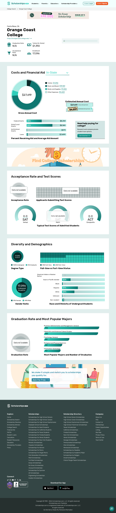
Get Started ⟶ (84, 135)
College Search (11, 9)
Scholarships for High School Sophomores (42, 422)
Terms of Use (100, 437)
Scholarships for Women (36, 447)
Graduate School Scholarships (38, 425)
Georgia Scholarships (70, 440)
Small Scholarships (70, 458)
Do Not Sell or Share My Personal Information (58, 510)
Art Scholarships (34, 473)
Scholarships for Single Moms (38, 453)
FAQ (97, 420)
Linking (98, 430)
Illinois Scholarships (70, 437)
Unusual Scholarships (35, 468)
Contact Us (99, 422)
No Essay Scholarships (36, 465)
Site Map (98, 432)
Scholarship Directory (14, 422)
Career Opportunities (102, 427)
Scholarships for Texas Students (39, 432)
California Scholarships (71, 430)
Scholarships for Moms (36, 450)
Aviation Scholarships (35, 478)
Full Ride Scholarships (36, 460)
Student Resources (13, 440)
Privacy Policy (100, 435)
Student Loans (11, 435)
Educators (54, 3)
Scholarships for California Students (40, 430)
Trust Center (99, 440)
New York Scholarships (71, 435)
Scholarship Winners (13, 425)
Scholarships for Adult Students (39, 427)
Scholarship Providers (69, 3)
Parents (45, 3)
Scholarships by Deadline (72, 450)
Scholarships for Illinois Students (39, 437)
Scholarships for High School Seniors (40, 417)
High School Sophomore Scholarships (76, 422)
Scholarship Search (13, 420)
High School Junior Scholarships (74, 420)
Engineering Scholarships (37, 475)
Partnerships (100, 425)
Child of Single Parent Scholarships (75, 460)
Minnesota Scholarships (71, 447)
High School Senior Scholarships (74, 417)
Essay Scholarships (35, 463)
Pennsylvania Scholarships (72, 442)
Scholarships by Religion (71, 455)
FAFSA (9, 432)
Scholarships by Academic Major (74, 453)
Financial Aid (11, 430)
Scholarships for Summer (37, 470)
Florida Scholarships (70, 432)
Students (35, 3)
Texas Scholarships (70, 427)
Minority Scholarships (35, 442)
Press (9, 447)
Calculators (10, 437)
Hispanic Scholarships (36, 445)
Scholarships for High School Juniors (40, 420)
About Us (99, 417)
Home (9, 417)
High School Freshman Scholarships (75, 425)
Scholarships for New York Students (40, 440)
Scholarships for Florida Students (39, 435)
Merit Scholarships (35, 458)
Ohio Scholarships (69, 445)
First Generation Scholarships (38, 455)
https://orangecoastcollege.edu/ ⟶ (19, 38)
